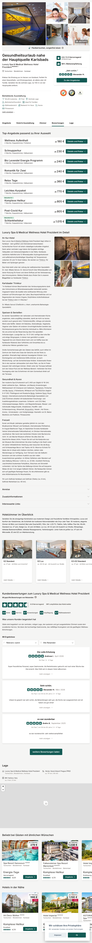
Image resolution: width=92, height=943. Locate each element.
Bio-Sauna (9, 390)
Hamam (5, 396)
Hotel (50, 915)
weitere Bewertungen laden (46, 752)
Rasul (44, 393)
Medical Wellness (22, 241)
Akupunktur (29, 409)
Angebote (6, 123)
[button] (46, 804)
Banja (33, 393)
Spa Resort (14, 863)
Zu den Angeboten (72, 80)
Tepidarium (39, 388)
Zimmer (42, 123)
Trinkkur (42, 260)
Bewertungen (58, 123)
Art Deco (11, 915)
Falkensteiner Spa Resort (55, 864)
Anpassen (57, 935)
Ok (77, 935)
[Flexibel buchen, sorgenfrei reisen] (63, 48)
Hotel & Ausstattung (25, 123)
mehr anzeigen (7, 112)
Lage (71, 123)
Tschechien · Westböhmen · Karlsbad (17, 71)
